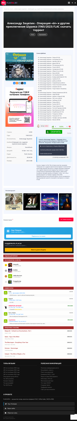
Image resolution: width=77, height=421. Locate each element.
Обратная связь (12, 413)
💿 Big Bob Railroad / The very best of (17, 321)
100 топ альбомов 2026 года (11, 368)
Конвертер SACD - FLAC (48, 374)
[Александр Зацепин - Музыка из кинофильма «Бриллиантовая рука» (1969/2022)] (13, 201)
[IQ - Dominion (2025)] (67, 201)
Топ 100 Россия (7, 385)
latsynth (15, 264)
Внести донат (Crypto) (38, 250)
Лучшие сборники (8, 381)
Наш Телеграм (12, 404)
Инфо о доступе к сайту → (18, 232)
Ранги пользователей (47, 372)
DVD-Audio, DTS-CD (46, 378)
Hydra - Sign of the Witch (12, 336)
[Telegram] (19, 83)
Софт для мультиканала (48, 389)
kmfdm (15, 270)
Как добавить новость (47, 370)
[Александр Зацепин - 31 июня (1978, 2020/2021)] (31, 201)
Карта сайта (11, 408)
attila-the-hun (17, 275)
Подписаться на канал (38, 236)
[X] (22, 83)
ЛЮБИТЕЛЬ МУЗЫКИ (15, 305)
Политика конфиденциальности (50, 368)
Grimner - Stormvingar (11, 348)
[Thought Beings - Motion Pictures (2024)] (49, 201)
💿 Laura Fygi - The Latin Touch (16, 307)
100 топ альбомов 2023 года (11, 374)
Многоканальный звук (47, 381)
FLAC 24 (10, 3)
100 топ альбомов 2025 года (11, 370)
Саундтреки (42, 34)
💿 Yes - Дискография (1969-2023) (17, 293)
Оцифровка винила (46, 387)
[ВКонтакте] (14, 83)
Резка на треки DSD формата (49, 376)
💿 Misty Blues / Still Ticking (15, 300)
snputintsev (12, 320)
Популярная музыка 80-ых (10, 376)
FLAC (11, 9)
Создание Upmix (45, 385)
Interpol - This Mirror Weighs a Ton (15, 354)
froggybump (17, 281)
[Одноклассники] (17, 83)
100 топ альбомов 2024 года (11, 372)
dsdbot (46, 126)
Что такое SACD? (46, 383)
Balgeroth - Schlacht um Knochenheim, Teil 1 (18, 331)
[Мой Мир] (25, 83)
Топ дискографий (8, 383)
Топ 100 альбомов (8, 378)
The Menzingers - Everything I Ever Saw (16, 342)
